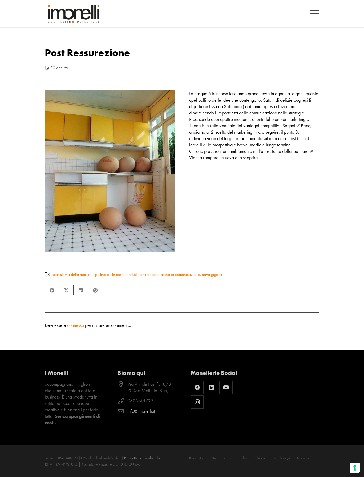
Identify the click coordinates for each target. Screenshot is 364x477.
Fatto (213, 458)
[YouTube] (226, 387)
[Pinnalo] (95, 290)
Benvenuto (196, 458)
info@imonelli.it (141, 411)
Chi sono (260, 458)
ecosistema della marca (71, 274)
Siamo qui (303, 458)
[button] (314, 14)
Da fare (243, 458)
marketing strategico (142, 274)
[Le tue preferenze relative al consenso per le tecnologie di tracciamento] (355, 468)
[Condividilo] (52, 290)
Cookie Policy (153, 458)
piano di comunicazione (180, 274)
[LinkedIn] (211, 387)
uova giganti (212, 274)
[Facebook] (197, 387)
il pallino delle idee (107, 274)
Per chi (227, 458)
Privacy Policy (132, 458)
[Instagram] (197, 402)
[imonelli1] (73, 14)
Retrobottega (282, 458)
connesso (75, 325)
